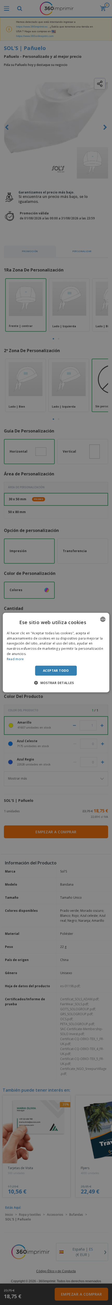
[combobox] (102, 619)
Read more (15, 659)
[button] (56, 683)
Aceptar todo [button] (56, 670)
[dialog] (56, 652)
